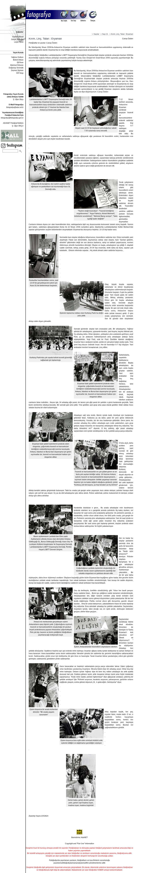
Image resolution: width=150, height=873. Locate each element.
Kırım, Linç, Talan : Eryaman (122, 34)
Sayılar (96, 34)
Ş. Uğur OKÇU (17, 126)
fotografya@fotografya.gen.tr (12, 118)
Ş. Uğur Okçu (13, 96)
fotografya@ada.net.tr (14, 107)
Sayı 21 (105, 34)
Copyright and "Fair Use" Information (79, 844)
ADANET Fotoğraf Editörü (13, 123)
